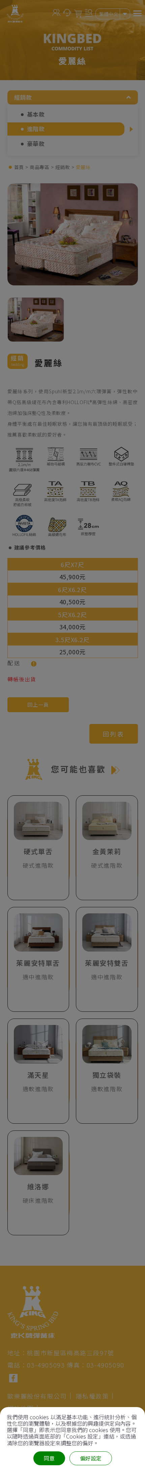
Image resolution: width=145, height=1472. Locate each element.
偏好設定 (91, 1458)
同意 (49, 1458)
